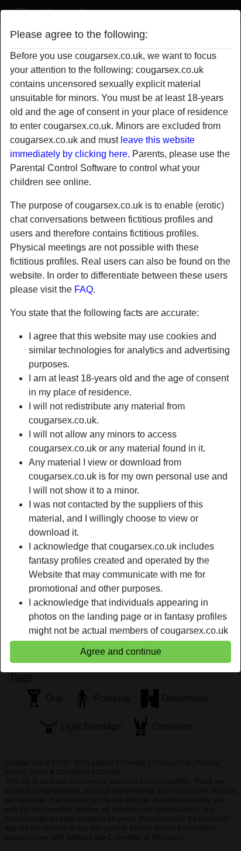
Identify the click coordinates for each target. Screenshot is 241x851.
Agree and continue (120, 652)
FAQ (83, 289)
